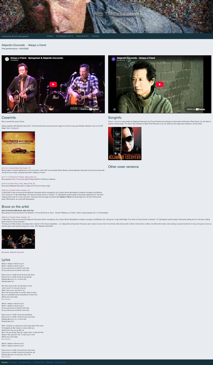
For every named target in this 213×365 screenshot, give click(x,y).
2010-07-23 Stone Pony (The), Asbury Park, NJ (18, 183)
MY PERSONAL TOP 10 (64, 36)
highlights (15, 128)
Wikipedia (49, 362)
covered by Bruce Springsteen (15, 36)
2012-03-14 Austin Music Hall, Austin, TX (16, 168)
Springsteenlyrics (25, 362)
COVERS (50, 36)
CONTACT (95, 36)
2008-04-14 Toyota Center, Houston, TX (16, 190)
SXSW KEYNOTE (82, 36)
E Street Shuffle (60, 362)
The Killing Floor (39, 362)
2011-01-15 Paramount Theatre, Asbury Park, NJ (19, 177)
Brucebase (13, 362)
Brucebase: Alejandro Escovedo (13, 252)
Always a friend (113, 121)
